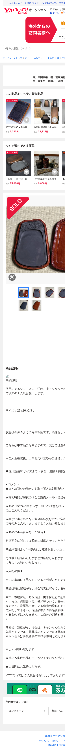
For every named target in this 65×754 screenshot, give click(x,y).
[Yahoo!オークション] (25, 9)
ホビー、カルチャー (35, 58)
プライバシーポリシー (49, 741)
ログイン (54, 13)
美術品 (50, 58)
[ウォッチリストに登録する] (26, 120)
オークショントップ (12, 58)
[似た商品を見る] (12, 277)
